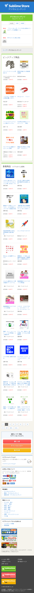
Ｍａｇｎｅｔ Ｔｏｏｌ (23, 96)
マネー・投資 (8, 504)
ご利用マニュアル (5, 561)
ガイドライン (16, 589)
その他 (6, 516)
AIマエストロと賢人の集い (14, 37)
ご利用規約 (9, 589)
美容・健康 (7, 507)
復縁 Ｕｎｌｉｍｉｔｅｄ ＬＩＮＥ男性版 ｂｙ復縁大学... (9, 333)
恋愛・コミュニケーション (11, 514)
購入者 (17, 441)
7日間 (17, 23)
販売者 (17, 450)
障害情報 (6, 525)
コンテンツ (7, 512)
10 (6, 428)
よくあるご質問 (5, 559)
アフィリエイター (17, 446)
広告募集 (20, 559)
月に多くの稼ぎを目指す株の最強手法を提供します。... (23, 182)
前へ (11, 428)
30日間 (11, 23)
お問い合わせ (4, 563)
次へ (16, 428)
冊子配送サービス (22, 561)
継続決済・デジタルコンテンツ (12, 495)
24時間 (22, 23)
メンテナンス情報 (9, 523)
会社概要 (3, 589)
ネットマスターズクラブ (23, 231)
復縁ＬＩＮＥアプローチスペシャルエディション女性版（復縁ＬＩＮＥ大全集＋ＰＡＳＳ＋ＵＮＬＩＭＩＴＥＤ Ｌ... (23, 410)
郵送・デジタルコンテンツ (11, 493)
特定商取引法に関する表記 (7, 590)
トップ (5, 50)
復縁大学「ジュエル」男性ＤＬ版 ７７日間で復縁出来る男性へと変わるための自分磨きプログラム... (9, 385)
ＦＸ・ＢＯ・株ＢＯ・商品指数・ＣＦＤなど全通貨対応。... (23, 333)
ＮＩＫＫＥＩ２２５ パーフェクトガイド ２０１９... (23, 358)
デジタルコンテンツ (9, 491)
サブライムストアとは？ (9, 463)
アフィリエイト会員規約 (26, 589)
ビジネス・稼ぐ (8, 502)
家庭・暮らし (8, 505)
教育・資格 (7, 509)
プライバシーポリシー (20, 590)
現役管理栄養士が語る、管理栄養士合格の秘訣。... (9, 232)
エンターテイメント (9, 511)
